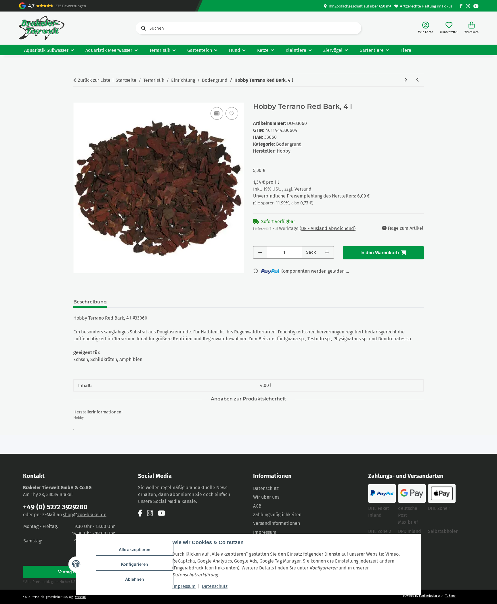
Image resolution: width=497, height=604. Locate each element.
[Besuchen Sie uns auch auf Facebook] (461, 6)
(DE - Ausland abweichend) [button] (327, 228)
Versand (303, 189)
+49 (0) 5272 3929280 (55, 507)
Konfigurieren (134, 564)
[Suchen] (142, 28)
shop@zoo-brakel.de (84, 514)
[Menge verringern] (260, 252)
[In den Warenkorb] (78, 99)
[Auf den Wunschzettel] (231, 113)
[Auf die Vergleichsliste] (217, 113)
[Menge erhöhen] (327, 252)
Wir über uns (266, 497)
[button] (425, 28)
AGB (257, 506)
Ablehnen (134, 579)
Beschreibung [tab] (90, 302)
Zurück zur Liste (94, 80)
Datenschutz (215, 586)
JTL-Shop (450, 596)
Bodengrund (289, 144)
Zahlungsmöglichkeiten (277, 514)
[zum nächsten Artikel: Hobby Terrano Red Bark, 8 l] (405, 80)
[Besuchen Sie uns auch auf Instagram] (468, 6)
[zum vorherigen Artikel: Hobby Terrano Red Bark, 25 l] (418, 80)
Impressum (184, 586)
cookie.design (428, 596)
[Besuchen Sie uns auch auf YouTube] (476, 6)
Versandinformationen (276, 523)
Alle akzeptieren (134, 549)
